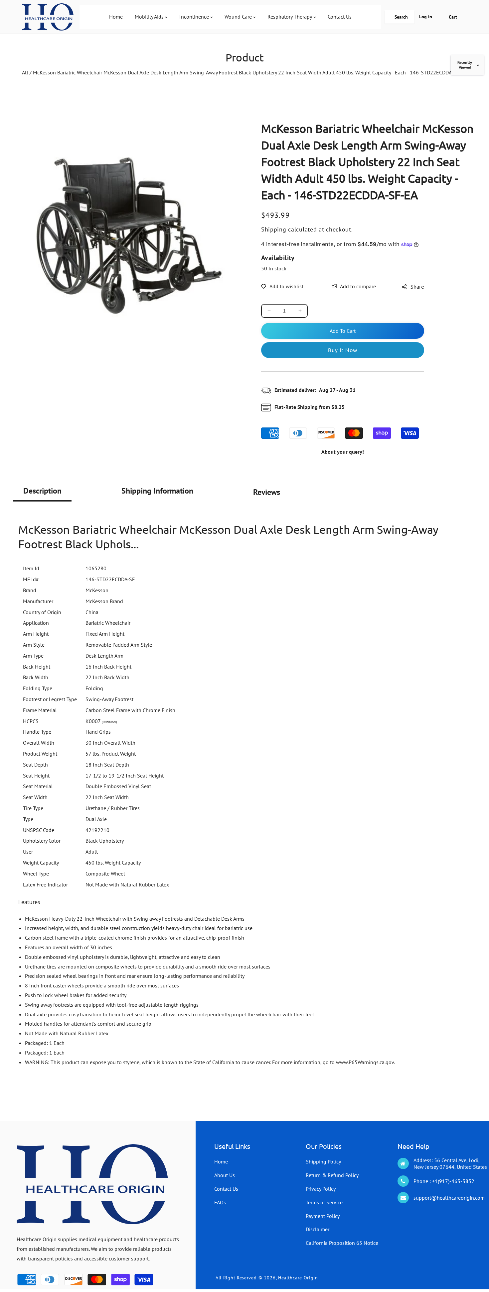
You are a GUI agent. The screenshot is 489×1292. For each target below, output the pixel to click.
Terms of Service (324, 1202)
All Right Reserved (236, 1278)
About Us (224, 1175)
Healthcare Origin (298, 1278)
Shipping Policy (323, 1161)
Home (221, 1161)
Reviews (266, 492)
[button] (399, 17)
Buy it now (342, 349)
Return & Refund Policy (332, 1175)
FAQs (220, 1202)
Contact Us (226, 1188)
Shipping (273, 229)
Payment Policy (323, 1216)
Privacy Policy (321, 1188)
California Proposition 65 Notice (342, 1243)
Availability (278, 257)
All (25, 72)
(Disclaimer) (109, 722)
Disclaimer (317, 1229)
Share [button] (417, 286)
